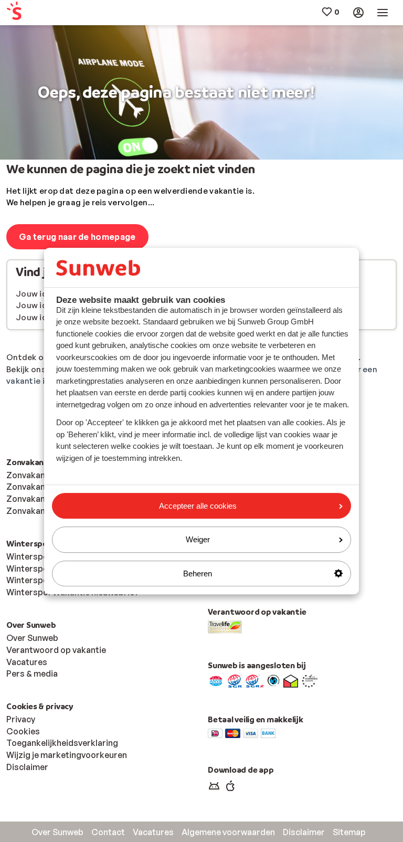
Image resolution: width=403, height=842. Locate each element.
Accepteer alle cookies (198, 505)
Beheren (197, 573)
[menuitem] (38, 13)
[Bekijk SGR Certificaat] (235, 680)
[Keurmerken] (216, 680)
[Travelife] (225, 626)
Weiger (198, 539)
